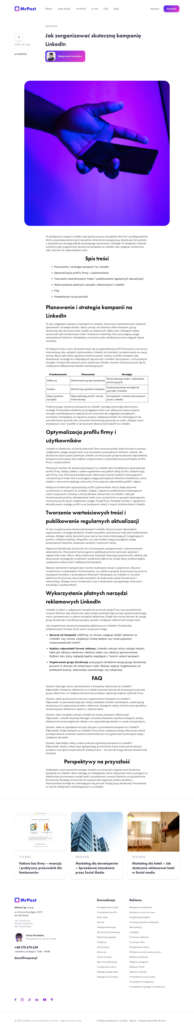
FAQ (106, 8)
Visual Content (104, 957)
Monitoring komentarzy (108, 932)
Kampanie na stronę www (142, 912)
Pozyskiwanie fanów (139, 947)
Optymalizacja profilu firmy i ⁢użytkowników (81, 273)
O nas (95, 8)
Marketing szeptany (106, 937)
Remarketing (135, 927)
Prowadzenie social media (143, 977)
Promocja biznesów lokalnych (144, 922)
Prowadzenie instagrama (141, 982)
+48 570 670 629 (26, 947)
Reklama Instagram (138, 962)
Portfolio (81, 8)
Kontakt (171, 8)
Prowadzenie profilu (107, 912)
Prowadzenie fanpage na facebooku (147, 987)
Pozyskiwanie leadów (139, 917)
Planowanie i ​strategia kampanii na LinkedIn (81, 267)
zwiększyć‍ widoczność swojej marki (120, 620)
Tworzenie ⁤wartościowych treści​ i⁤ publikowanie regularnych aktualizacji (98, 278)
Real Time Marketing (107, 962)
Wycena (154, 8)
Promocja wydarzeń (139, 937)
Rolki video (102, 917)
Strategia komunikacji (108, 907)
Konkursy (101, 952)
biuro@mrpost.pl (26, 958)
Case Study (64, 8)
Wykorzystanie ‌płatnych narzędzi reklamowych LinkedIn (89, 284)
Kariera (132, 1020)
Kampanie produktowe (140, 907)
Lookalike (134, 932)
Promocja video (137, 942)
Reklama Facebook (138, 957)
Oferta (48, 8)
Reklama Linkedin (138, 972)
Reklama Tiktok (136, 967)
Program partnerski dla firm (152, 1020)
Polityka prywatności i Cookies (112, 1020)
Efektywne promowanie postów (145, 952)
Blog (116, 8)
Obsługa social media (107, 977)
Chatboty (101, 942)
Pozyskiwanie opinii (106, 967)
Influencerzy (103, 947)
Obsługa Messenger (106, 927)
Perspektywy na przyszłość (71, 296)
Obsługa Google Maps (107, 972)
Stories (100, 922)
